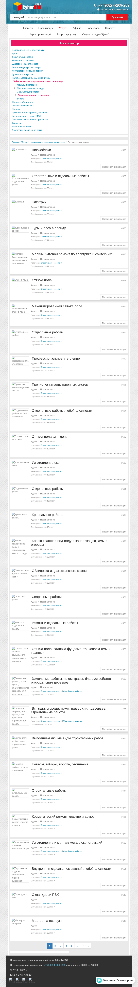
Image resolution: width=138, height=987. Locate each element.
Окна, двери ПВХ (45, 894)
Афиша (77, 28)
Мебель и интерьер (27, 84)
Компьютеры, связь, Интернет (27, 70)
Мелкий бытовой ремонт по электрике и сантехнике (72, 253)
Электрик (39, 201)
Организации (45, 28)
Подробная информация (114, 166)
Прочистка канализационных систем (60, 384)
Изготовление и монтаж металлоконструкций (67, 842)
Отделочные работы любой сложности (62, 410)
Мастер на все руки (47, 920)
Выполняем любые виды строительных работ (67, 737)
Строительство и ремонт (33, 95)
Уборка (20, 98)
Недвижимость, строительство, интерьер (38, 81)
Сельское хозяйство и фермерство (30, 119)
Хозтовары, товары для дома (27, 129)
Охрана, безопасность (23, 105)
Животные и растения (23, 60)
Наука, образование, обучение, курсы (31, 77)
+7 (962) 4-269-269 (54, 965)
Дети (14, 53)
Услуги (63, 28)
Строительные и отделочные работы (60, 175)
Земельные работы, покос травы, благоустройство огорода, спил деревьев (71, 680)
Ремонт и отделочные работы (55, 622)
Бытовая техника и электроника (28, 49)
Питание (16, 109)
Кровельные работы (47, 514)
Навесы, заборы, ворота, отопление (60, 764)
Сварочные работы (47, 596)
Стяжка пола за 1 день (49, 436)
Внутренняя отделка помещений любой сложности (71, 868)
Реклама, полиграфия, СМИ (26, 116)
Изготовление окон (46, 462)
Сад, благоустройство (28, 91)
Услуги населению (21, 126)
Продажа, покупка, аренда (30, 88)
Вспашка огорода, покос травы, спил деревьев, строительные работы (68, 710)
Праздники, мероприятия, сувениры (30, 112)
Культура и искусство (23, 74)
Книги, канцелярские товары (26, 67)
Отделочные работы (47, 332)
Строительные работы (49, 790)
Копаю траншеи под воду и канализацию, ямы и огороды (69, 542)
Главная (28, 28)
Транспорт (17, 122)
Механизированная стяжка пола (57, 305)
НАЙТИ (118, 17)
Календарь (93, 28)
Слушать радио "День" (95, 34)
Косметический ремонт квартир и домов (63, 816)
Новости (110, 28)
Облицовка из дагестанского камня (59, 570)
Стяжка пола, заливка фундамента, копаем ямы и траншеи (70, 650)
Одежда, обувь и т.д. (23, 102)
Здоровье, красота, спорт (25, 63)
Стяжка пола (42, 279)
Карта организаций (40, 34)
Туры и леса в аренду (49, 227)
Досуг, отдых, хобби (22, 56)
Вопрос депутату (67, 34)
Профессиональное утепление (56, 358)
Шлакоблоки (41, 149)
